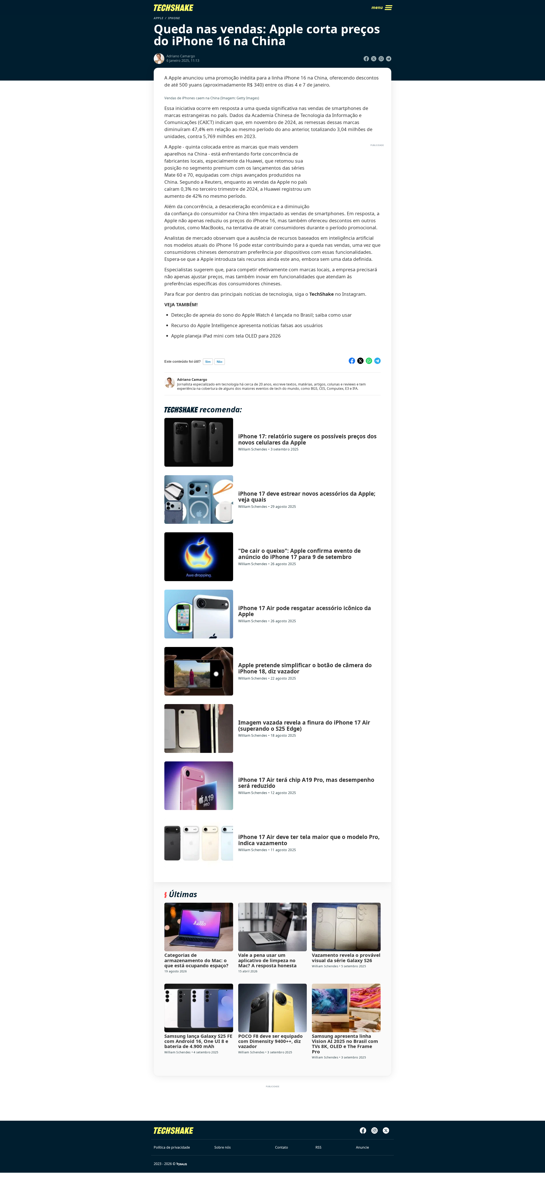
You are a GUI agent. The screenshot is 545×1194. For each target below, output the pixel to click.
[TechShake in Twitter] (386, 1130)
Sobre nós (222, 1147)
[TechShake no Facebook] (363, 1130)
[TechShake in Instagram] (374, 1130)
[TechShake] (174, 7)
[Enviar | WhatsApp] (381, 58)
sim (208, 361)
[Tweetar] (373, 58)
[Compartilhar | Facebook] (366, 58)
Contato (281, 1147)
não (219, 361)
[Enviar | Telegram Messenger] (388, 58)
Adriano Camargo (192, 379)
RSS (318, 1147)
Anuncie (362, 1147)
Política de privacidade (172, 1147)
